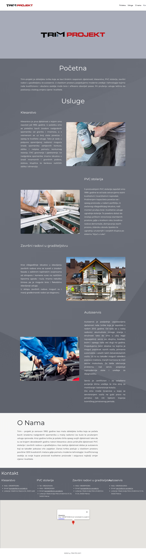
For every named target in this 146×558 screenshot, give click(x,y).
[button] (95, 144)
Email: (6, 488)
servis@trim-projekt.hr (124, 488)
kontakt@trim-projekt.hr (18, 488)
